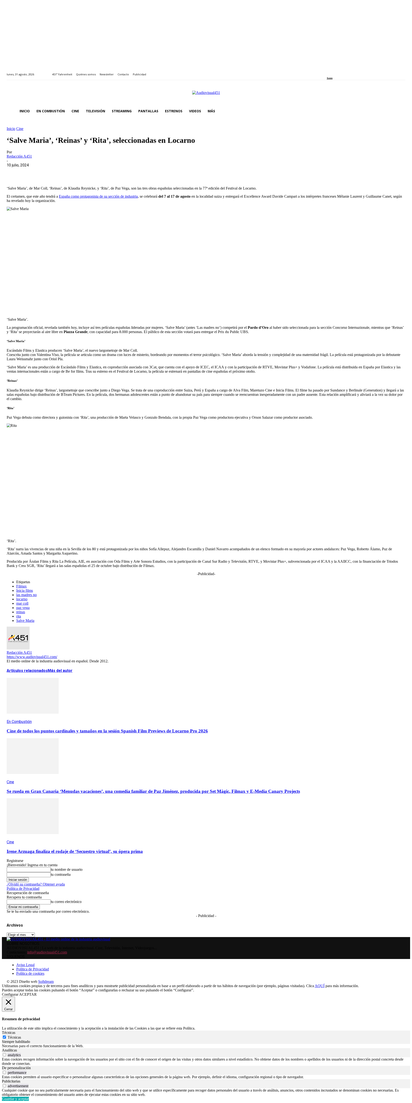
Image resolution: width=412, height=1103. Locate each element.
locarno (21, 599)
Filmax (21, 586)
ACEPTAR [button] (28, 994)
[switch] (4, 1054)
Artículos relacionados (27, 670)
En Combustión (19, 721)
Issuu (330, 78)
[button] (399, 111)
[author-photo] (18, 648)
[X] (32, 172)
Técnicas (14, 1037)
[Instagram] (333, 71)
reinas (20, 612)
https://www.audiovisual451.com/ (32, 657)
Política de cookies (30, 973)
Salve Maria (25, 621)
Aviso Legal (25, 965)
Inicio (11, 129)
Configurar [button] (10, 994)
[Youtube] (350, 71)
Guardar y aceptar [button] (15, 1099)
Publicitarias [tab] (11, 1081)
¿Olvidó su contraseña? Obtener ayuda (36, 884)
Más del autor (60, 670)
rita (18, 616)
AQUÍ (319, 986)
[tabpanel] (206, 1046)
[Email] (83, 172)
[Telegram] (100, 172)
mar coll (22, 603)
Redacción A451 (19, 156)
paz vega (23, 608)
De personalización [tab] (16, 1068)
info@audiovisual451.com (47, 952)
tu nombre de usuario (66, 869)
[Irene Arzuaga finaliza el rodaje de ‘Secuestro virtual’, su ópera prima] (33, 837)
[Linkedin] (339, 71)
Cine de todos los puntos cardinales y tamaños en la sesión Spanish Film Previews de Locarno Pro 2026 (107, 730)
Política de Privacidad (23, 889)
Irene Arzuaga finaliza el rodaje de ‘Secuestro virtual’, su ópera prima (75, 851)
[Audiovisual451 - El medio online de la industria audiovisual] (206, 95)
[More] (117, 172)
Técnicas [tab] (8, 1033)
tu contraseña (61, 874)
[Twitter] (344, 71)
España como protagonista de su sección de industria (98, 196)
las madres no (26, 595)
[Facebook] (328, 71)
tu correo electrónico (66, 902)
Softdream (46, 981)
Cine (19, 129)
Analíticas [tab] (9, 1050)
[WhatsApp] (49, 172)
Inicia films (24, 590)
